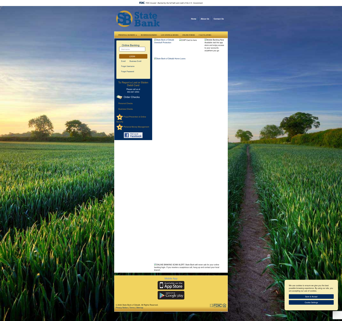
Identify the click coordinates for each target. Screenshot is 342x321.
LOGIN (132, 56)
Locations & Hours (169, 35)
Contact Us (219, 18)
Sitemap (139, 307)
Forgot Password (127, 71)
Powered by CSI (171, 313)
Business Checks (125, 109)
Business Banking (149, 35)
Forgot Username (127, 66)
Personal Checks (125, 103)
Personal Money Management (136, 126)
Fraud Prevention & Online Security (131, 119)
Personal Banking (127, 35)
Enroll (123, 61)
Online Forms (188, 35)
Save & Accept (311, 296)
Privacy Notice (122, 307)
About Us (205, 18)
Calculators (205, 35)
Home (193, 18)
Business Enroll (135, 61)
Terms (132, 307)
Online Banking (130, 45)
